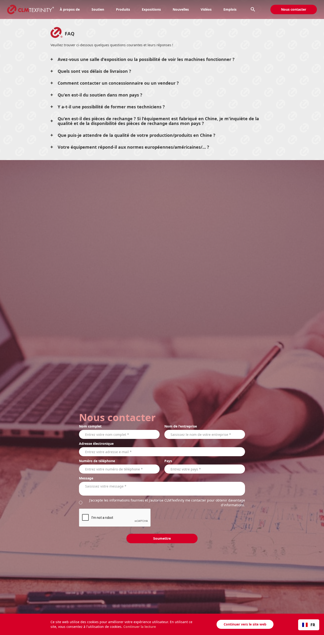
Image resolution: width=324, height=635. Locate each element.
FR (312, 624)
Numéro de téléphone (97, 461)
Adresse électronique (96, 443)
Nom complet (90, 426)
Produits (123, 9)
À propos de (70, 9)
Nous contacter (293, 9)
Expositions (151, 9)
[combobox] (308, 624)
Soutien (98, 9)
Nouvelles (181, 9)
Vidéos (206, 9)
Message (86, 478)
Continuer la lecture (139, 626)
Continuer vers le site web (245, 624)
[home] (27, 9)
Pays (168, 461)
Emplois (229, 9)
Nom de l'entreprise (180, 426)
